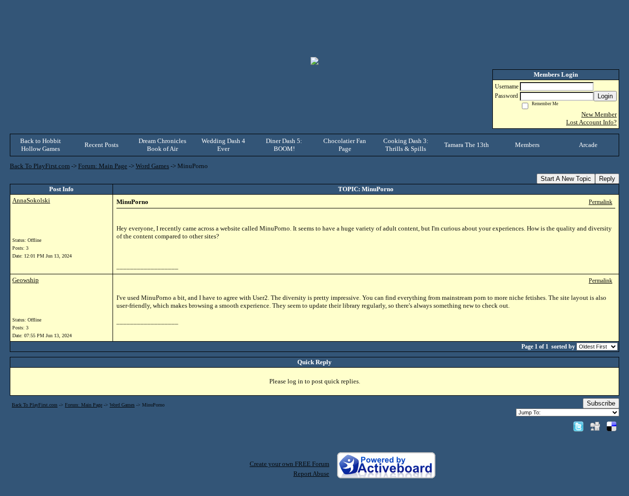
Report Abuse (311, 473)
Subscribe (601, 403)
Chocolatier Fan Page (344, 144)
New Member (599, 114)
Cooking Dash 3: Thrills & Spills (406, 144)
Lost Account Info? (591, 122)
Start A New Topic (566, 178)
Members (527, 144)
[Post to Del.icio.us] (611, 426)
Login (605, 96)
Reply (607, 178)
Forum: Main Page (102, 166)
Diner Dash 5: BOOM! (284, 144)
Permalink (600, 202)
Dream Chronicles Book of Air (162, 144)
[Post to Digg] (595, 426)
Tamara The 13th (466, 144)
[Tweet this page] (578, 426)
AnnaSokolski (31, 200)
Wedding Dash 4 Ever (223, 144)
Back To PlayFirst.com (40, 166)
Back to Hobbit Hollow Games (40, 144)
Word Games (152, 166)
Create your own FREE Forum (289, 463)
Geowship (25, 280)
